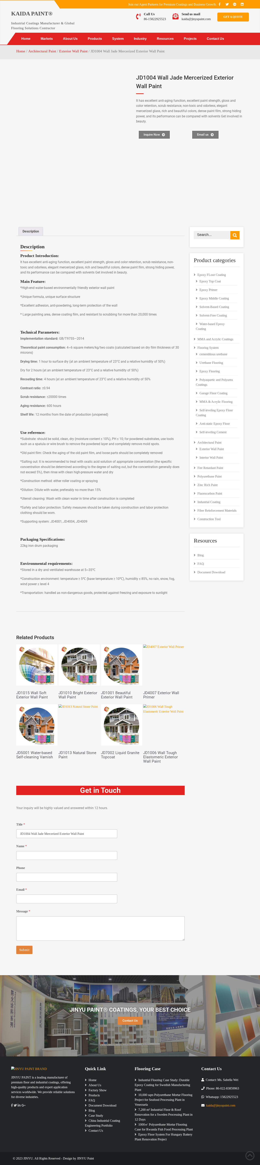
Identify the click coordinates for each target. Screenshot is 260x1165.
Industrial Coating (208, 502)
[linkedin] (242, 4)
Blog (200, 555)
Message (23, 911)
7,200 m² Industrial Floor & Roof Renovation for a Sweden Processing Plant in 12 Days (164, 1114)
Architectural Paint (42, 51)
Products (95, 38)
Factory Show (98, 1090)
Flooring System (208, 347)
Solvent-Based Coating (214, 307)
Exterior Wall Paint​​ (73, 51)
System (118, 38)
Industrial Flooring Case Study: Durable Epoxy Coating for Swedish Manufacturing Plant (162, 1085)
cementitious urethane (213, 354)
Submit (24, 950)
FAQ (200, 563)
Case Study (96, 1115)
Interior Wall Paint (211, 457)
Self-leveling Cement (212, 432)
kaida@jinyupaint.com (196, 19)
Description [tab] (31, 231)
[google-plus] (235, 4)
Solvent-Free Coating (213, 315)
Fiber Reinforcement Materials (216, 510)
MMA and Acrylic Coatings (215, 339)
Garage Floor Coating (213, 393)
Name (21, 846)
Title (20, 824)
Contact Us (215, 38)
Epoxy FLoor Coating (211, 275)
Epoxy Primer (208, 290)
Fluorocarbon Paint (209, 493)
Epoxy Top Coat (210, 281)
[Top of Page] (250, 1156)
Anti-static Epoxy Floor (214, 423)
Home (25, 38)
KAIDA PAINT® (32, 13)
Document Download (211, 572)
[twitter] (227, 4)
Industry (140, 38)
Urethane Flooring (211, 362)
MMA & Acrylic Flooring (216, 401)
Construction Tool (209, 519)
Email (21, 889)
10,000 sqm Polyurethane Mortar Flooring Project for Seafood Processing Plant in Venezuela (163, 1099)
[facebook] (220, 4)
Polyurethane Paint (209, 476)
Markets (47, 38)
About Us (70, 38)
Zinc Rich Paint (207, 485)
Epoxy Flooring (209, 371)
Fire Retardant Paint (210, 468)
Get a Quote (233, 16)
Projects (190, 38)
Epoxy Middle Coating (214, 298)
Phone (20, 868)
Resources (165, 38)
